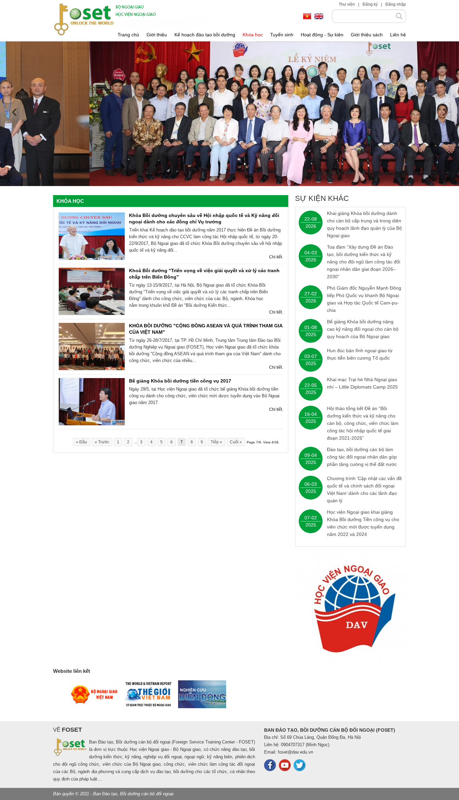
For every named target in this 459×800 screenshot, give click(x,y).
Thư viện (347, 4)
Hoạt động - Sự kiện (322, 34)
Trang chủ (128, 34)
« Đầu (81, 442)
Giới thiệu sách (367, 34)
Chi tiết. (276, 257)
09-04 (310, 455)
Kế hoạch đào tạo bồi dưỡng (204, 34)
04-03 (310, 252)
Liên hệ (398, 34)
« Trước (102, 442)
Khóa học (253, 34)
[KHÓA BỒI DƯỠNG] (91, 346)
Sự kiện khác (322, 198)
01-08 (310, 327)
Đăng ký (370, 4)
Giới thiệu (157, 34)
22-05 (310, 385)
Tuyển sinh (281, 34)
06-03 (310, 484)
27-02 (310, 293)
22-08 (310, 219)
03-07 (310, 356)
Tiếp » (216, 442)
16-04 (310, 414)
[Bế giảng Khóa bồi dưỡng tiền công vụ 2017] (91, 401)
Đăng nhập (395, 4)
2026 (310, 226)
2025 (310, 334)
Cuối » (236, 442)
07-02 (310, 517)
